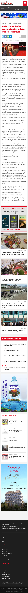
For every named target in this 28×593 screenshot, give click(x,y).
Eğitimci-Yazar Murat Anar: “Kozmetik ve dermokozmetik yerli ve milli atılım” (13, 331)
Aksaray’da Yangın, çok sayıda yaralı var (17, 448)
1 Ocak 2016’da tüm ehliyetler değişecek (16, 457)
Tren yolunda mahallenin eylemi (12, 350)
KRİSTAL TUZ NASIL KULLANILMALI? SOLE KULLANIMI (17, 439)
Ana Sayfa (4, 22)
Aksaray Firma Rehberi (7, 553)
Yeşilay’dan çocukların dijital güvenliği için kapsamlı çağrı (15, 344)
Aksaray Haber (5, 549)
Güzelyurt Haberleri (6, 572)
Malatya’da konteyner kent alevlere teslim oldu (15, 355)
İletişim (3, 541)
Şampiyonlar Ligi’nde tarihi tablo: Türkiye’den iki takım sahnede (11, 280)
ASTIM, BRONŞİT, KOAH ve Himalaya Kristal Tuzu (15, 431)
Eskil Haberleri (5, 568)
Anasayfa (4, 535)
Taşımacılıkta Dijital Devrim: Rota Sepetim (17, 8)
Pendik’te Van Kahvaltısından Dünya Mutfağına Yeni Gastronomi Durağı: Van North (13, 254)
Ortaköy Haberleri (6, 574)
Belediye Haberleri (6, 578)
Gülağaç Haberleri (6, 570)
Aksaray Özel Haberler (7, 559)
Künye (3, 537)
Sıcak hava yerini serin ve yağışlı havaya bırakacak (14, 368)
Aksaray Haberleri (11, 22)
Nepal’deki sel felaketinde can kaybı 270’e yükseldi (15, 362)
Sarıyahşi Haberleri (6, 576)
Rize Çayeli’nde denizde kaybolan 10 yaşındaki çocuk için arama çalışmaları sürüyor (13, 305)
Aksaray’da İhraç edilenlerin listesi (16, 422)
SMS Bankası (4, 555)
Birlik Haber (4, 539)
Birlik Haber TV (5, 551)
